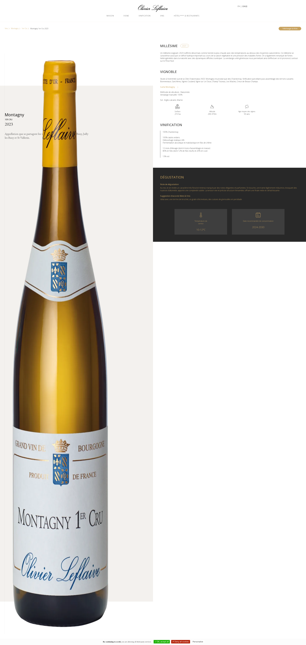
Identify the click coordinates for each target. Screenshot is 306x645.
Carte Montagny (167, 87)
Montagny (15, 28)
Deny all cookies (181, 641)
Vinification (145, 16)
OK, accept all (162, 641)
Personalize (198, 641)
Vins (162, 16)
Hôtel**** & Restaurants (186, 16)
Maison (110, 16)
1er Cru (24, 28)
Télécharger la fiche (290, 28)
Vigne (126, 16)
